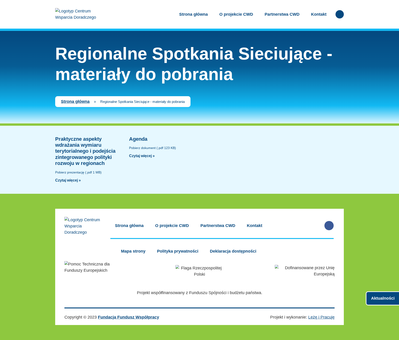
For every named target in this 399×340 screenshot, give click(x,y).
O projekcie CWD (236, 14)
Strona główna (193, 14)
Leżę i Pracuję (321, 317)
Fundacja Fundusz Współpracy (128, 317)
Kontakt (318, 14)
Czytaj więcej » (68, 180)
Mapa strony (133, 251)
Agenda (138, 139)
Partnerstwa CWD (282, 14)
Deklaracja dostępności (233, 251)
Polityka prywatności (177, 251)
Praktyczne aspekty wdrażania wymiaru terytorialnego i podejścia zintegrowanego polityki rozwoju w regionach (85, 151)
